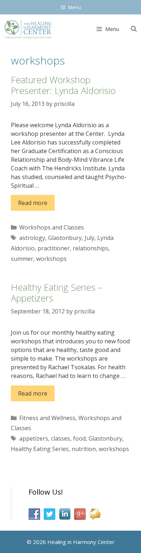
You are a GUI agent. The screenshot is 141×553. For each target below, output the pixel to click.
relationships (90, 248)
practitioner (54, 248)
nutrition (84, 449)
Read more (32, 203)
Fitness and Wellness (47, 418)
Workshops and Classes (51, 227)
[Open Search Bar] (133, 28)
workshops (51, 259)
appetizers (33, 438)
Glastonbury (65, 238)
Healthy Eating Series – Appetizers (57, 292)
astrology (32, 238)
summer (22, 259)
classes (60, 438)
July (89, 238)
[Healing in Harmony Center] (28, 28)
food (79, 438)
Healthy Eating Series (40, 449)
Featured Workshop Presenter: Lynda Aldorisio (63, 85)
